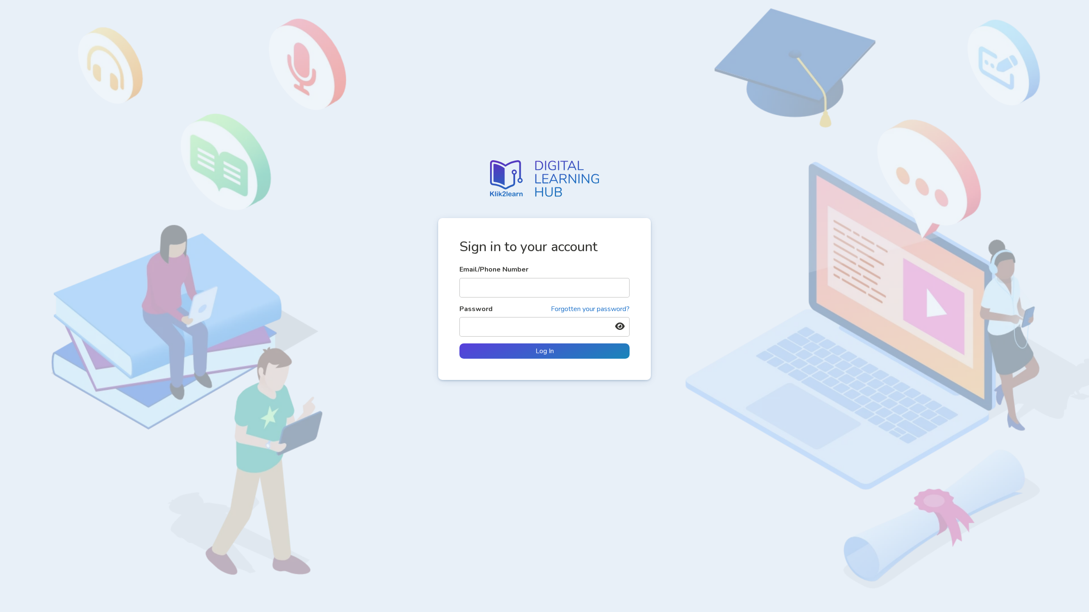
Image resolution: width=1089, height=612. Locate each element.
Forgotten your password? (590, 309)
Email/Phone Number (493, 269)
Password (544, 309)
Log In (545, 351)
